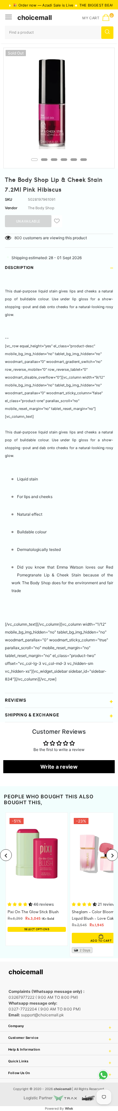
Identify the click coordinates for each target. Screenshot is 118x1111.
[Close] (92, 1060)
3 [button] (54, 159)
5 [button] (73, 159)
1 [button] (34, 159)
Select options (36, 929)
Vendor (11, 208)
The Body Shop (41, 208)
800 (18, 237)
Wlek (69, 1108)
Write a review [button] (59, 766)
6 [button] (83, 159)
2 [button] (44, 159)
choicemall (34, 18)
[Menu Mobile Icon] (9, 18)
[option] (59, 103)
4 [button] (64, 159)
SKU (8, 199)
